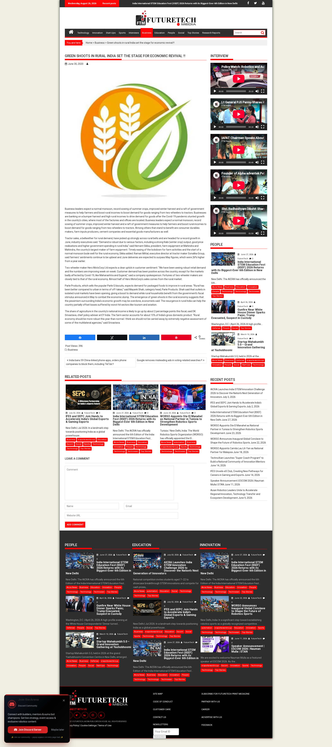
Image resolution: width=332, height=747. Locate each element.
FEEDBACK (206, 725)
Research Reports (211, 32)
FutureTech (89, 413)
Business (146, 32)
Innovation (97, 32)
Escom (70, 444)
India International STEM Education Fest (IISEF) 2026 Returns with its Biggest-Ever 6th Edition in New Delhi (168, 3)
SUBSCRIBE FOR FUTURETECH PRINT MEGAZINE (225, 693)
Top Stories (193, 32)
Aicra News (119, 442)
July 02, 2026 (74, 413)
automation (179, 442)
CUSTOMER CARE (162, 709)
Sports (122, 32)
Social (181, 32)
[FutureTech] (71, 31)
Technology (83, 32)
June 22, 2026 (241, 598)
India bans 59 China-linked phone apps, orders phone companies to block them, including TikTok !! (96, 362)
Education (160, 32)
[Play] (215, 91)
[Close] (63, 700)
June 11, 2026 (241, 638)
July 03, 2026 (173, 555)
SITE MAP (158, 693)
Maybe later (57, 729)
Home (89, 42)
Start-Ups (111, 32)
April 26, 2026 (246, 302)
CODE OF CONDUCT (163, 701)
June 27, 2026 (122, 413)
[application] (238, 79)
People (171, 32)
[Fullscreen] (262, 91)
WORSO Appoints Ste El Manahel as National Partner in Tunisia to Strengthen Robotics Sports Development (236, 429)
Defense (216, 328)
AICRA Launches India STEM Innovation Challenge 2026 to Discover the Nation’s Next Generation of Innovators (237, 393)
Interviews (134, 32)
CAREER (205, 709)
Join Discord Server (30, 729)
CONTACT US (159, 717)
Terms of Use (104, 725)
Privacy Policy (72, 725)
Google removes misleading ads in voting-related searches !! (169, 360)
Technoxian (132, 451)
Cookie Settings (88, 725)
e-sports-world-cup (86, 439)
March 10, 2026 (247, 334)
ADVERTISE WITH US (211, 717)
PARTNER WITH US (210, 701)
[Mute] (257, 91)
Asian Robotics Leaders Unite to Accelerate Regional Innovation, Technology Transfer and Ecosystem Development (235, 494)
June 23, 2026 (169, 413)
